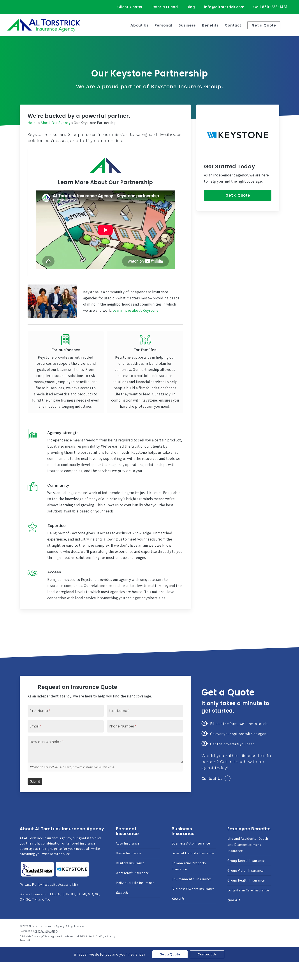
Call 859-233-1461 (270, 7)
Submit (35, 781)
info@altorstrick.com (224, 7)
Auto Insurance (127, 843)
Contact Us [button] (212, 778)
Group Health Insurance (246, 880)
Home (33, 122)
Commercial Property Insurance (189, 866)
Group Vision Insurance (245, 870)
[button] (237, 195)
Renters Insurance (130, 863)
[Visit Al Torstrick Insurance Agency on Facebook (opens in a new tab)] (22, 6)
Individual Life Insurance (135, 882)
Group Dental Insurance (246, 860)
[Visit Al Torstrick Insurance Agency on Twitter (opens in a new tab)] (13, 6)
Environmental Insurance (192, 879)
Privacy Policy (31, 884)
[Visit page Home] (43, 25)
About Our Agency (55, 122)
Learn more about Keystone (136, 310)
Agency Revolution (46, 930)
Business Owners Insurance (193, 889)
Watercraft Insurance (132, 873)
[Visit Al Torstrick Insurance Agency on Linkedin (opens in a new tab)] (30, 6)
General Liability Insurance (193, 853)
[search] (290, 25)
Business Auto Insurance (191, 843)
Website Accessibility (61, 884)
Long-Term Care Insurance (248, 890)
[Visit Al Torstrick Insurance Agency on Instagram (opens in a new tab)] (38, 6)
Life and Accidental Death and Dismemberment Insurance (247, 844)
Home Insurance (128, 853)
